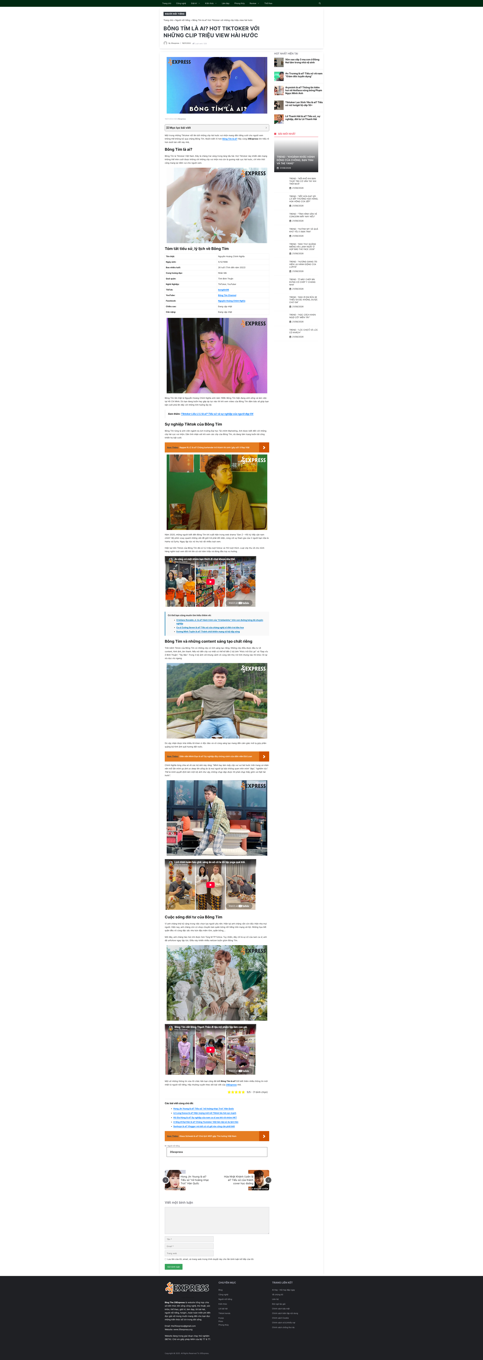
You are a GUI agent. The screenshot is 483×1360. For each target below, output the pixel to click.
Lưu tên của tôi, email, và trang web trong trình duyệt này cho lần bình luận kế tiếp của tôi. (210, 1259)
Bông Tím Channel (227, 295)
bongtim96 (223, 289)
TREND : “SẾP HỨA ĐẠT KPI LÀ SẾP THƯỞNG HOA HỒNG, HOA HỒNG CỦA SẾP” (303, 199)
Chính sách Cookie (280, 1318)
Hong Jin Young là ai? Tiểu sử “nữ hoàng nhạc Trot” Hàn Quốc (203, 1108)
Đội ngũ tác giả (278, 1304)
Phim (220, 1321)
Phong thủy (239, 3)
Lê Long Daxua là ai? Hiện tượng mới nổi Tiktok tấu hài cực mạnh (204, 1113)
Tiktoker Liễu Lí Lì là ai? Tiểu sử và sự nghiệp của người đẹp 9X (217, 413)
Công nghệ (181, 3)
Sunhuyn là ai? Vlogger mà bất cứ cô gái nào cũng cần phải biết (204, 1126)
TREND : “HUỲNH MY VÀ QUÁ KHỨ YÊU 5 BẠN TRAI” (303, 230)
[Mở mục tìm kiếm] (319, 3)
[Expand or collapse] (266, 128)
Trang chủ (166, 3)
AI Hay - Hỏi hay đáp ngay (283, 1290)
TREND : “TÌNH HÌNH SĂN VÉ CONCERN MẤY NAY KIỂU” (303, 215)
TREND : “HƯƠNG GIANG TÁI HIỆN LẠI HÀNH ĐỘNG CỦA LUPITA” (303, 264)
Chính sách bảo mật (281, 1308)
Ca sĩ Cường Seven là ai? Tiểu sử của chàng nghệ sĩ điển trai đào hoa (210, 627)
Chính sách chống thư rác (283, 1327)
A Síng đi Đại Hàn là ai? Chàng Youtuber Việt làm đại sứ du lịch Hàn (205, 1122)
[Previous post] (165, 1180)
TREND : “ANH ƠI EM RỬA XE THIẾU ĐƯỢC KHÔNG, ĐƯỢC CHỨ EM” (303, 300)
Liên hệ (275, 1299)
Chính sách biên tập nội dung (285, 1313)
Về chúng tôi (277, 1294)
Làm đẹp (225, 3)
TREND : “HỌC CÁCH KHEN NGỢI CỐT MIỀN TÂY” (302, 316)
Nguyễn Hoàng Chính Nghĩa (231, 300)
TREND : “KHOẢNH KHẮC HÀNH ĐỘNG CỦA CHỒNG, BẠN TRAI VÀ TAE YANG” (296, 160)
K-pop (221, 1318)
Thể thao (268, 3)
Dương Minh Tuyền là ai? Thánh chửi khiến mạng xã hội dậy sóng (208, 631)
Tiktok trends (224, 1313)
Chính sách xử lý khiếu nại (283, 1322)
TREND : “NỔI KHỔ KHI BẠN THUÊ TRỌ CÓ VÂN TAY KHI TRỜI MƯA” (302, 181)
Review (253, 3)
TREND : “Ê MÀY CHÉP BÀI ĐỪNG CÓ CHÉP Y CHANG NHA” (302, 282)
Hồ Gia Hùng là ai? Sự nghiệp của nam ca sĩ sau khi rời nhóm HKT (205, 1117)
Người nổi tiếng (175, 14)
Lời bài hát (223, 1308)
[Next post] (268, 1180)
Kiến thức (209, 3)
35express (175, 43)
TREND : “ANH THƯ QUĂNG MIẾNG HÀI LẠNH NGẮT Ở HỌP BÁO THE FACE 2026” (302, 247)
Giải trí (194, 3)
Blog (220, 1290)
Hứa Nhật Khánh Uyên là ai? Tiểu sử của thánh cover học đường (238, 1180)
